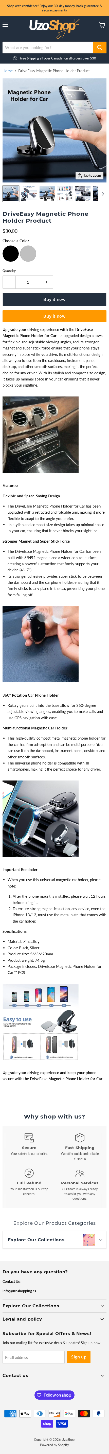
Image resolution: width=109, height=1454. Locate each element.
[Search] (99, 47)
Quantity (9, 271)
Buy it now (54, 316)
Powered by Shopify (54, 1445)
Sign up (78, 1357)
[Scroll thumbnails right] (102, 194)
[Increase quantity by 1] (46, 282)
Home (8, 71)
